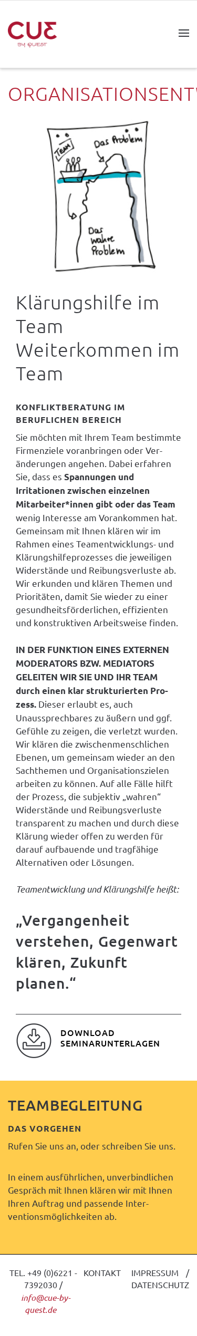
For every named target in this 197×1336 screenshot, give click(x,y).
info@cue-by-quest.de (45, 1304)
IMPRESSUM (155, 1272)
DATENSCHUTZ (160, 1284)
